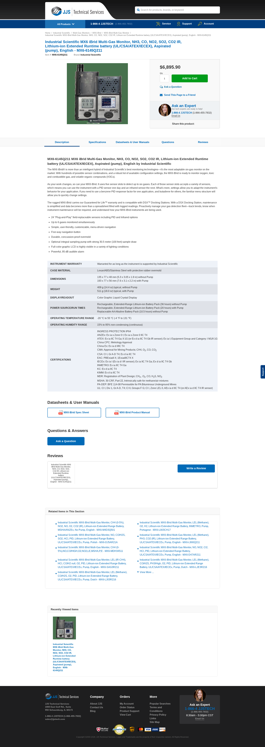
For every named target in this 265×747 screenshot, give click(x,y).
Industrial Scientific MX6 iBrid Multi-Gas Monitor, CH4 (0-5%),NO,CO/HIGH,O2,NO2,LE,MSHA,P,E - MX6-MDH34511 (90, 549)
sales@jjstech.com (55, 719)
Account (209, 23)
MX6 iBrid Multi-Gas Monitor (116, 33)
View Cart (125, 714)
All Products (64, 24)
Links (153, 718)
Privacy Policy (158, 714)
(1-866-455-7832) (123, 24)
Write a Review (196, 468)
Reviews (203, 142)
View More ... (147, 572)
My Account (127, 703)
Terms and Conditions (156, 709)
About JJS (96, 703)
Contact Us (96, 707)
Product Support (129, 711)
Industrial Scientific (61, 33)
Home (47, 33)
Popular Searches (160, 703)
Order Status (127, 707)
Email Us (176, 115)
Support (187, 23)
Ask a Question (173, 87)
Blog (93, 711)
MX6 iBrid (96, 33)
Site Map (155, 722)
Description (62, 142)
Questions (168, 142)
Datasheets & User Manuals (132, 142)
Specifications (97, 142)
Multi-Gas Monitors (81, 33)
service (166, 23)
